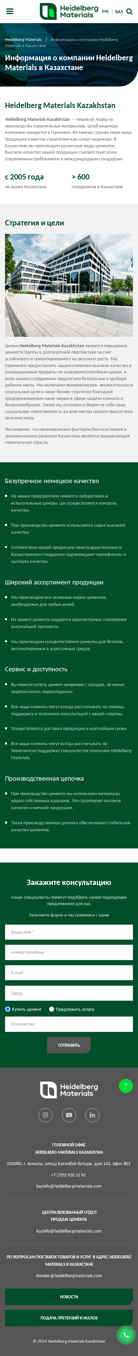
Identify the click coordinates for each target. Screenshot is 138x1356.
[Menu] (9, 11)
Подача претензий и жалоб (69, 1317)
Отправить (69, 1045)
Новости (69, 1296)
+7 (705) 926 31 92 (68, 1175)
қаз (119, 11)
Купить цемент (26, 1009)
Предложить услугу (75, 1009)
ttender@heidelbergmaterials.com (69, 1276)
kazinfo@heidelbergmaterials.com (69, 1186)
